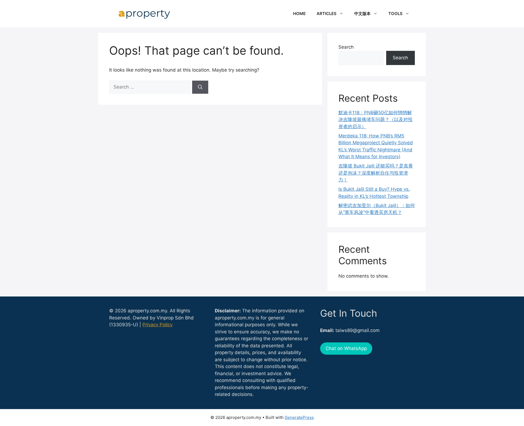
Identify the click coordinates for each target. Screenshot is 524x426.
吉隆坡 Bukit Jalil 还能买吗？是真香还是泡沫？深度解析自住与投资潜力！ (375, 173)
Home (299, 13)
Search (346, 47)
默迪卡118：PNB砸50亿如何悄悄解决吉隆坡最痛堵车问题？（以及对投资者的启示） (375, 119)
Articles (327, 13)
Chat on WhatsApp (346, 348)
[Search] (200, 87)
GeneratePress (299, 417)
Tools (395, 13)
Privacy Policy (157, 324)
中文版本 (362, 13)
